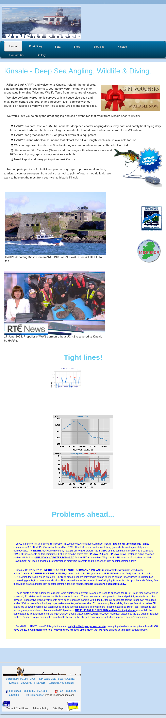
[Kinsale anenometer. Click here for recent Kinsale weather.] (83, 471)
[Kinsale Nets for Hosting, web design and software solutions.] (6, 703)
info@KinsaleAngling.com (59, 695)
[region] (41, 22)
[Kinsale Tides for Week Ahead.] (83, 386)
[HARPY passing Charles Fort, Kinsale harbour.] (55, 223)
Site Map (58, 708)
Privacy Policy (40, 708)
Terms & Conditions (17, 708)
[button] (55, 22)
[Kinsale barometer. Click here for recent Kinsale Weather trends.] (83, 430)
